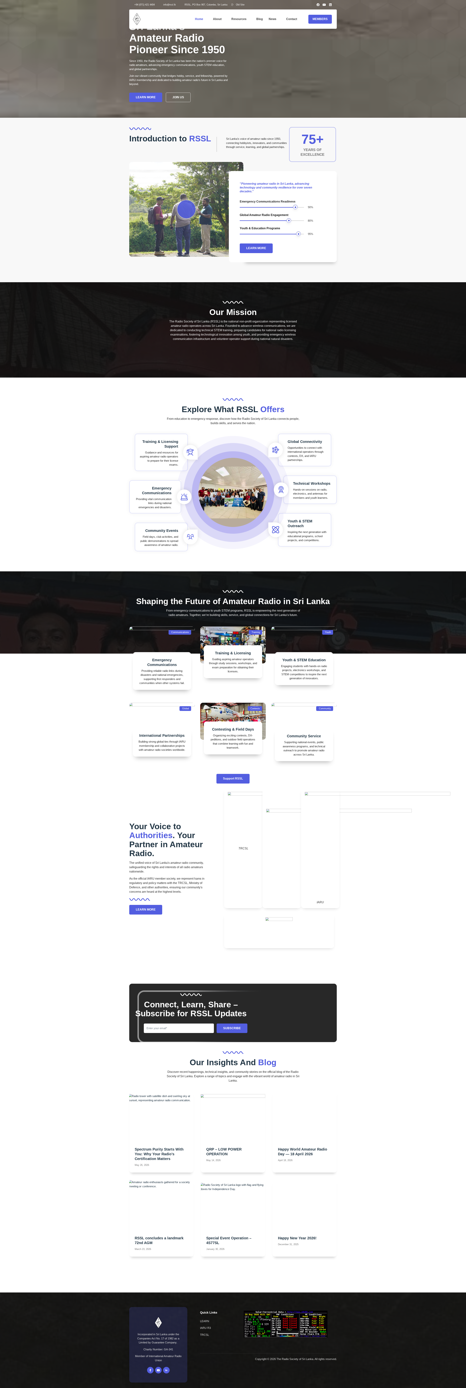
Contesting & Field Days (233, 729)
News (272, 19)
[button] (336, 5)
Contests (255, 708)
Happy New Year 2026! (297, 1238)
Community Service (304, 736)
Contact (291, 19)
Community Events (161, 531)
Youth (328, 632)
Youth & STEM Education (304, 660)
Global (185, 708)
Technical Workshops (311, 483)
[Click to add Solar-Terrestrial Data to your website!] (285, 1336)
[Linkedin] (330, 4)
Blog (259, 19)
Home (199, 19)
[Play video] (186, 209)
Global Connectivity (305, 442)
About (217, 19)
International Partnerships (162, 735)
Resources (238, 19)
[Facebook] (318, 4)
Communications (180, 632)
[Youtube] (324, 4)
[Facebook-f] (150, 1370)
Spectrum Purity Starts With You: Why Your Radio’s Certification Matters (159, 1154)
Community (325, 708)
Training (256, 632)
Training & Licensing (233, 653)
